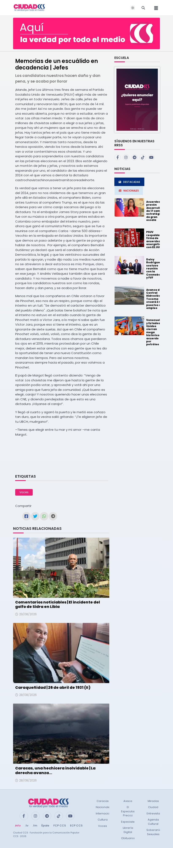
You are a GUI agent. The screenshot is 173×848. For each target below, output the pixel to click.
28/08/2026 (28, 695)
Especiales (128, 822)
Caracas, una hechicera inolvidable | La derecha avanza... (55, 770)
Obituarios (128, 838)
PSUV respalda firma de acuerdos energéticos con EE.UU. (155, 239)
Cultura (103, 820)
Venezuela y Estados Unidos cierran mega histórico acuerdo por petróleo (154, 332)
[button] (137, 99)
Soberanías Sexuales (154, 832)
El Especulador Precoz (130, 811)
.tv (26, 826)
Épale (45, 826)
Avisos (127, 801)
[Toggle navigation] (155, 7)
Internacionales (106, 813)
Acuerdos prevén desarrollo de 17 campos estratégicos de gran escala (155, 211)
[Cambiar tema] (132, 7)
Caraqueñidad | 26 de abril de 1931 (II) (53, 687)
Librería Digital (128, 830)
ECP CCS (76, 826)
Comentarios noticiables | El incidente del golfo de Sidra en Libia (57, 604)
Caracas (103, 801)
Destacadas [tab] (131, 182)
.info (18, 826)
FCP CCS (59, 826)
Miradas (153, 801)
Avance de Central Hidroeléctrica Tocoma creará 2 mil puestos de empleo (156, 299)
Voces (23, 492)
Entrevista (153, 813)
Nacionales (103, 807)
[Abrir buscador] (143, 7)
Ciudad (153, 807)
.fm (34, 826)
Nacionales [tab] (131, 190)
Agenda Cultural (153, 822)
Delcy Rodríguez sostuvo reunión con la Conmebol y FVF (153, 268)
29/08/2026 (28, 614)
